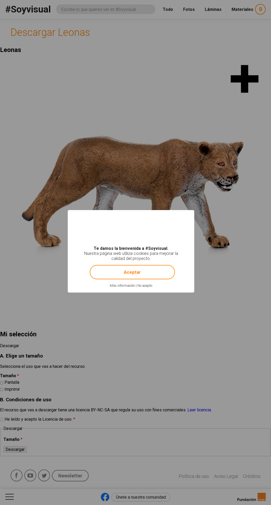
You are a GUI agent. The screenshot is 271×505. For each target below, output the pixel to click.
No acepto (144, 286)
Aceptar (132, 272)
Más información (122, 286)
